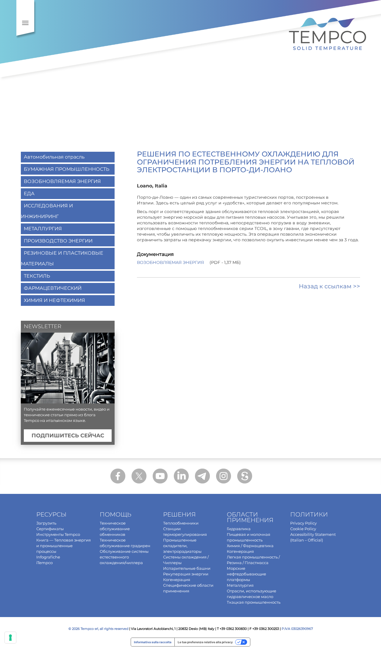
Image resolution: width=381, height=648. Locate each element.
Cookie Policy (303, 528)
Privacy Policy (303, 523)
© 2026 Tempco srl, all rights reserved (98, 629)
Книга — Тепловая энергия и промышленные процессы (63, 546)
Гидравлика (239, 528)
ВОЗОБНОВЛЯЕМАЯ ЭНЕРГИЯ (170, 262)
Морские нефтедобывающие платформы (246, 574)
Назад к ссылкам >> (329, 286)
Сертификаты (50, 528)
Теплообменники (181, 523)
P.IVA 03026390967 (297, 629)
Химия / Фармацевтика (250, 545)
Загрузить (46, 523)
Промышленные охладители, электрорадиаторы (182, 546)
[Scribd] (244, 476)
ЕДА (29, 193)
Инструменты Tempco (58, 534)
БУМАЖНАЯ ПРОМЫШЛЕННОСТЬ (66, 169)
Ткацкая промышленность (253, 602)
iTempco (44, 562)
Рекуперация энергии (185, 574)
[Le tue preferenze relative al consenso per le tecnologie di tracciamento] (10, 637)
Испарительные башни (186, 568)
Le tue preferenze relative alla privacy (205, 642)
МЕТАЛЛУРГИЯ (43, 228)
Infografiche (48, 557)
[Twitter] (139, 476)
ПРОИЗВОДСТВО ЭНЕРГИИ (58, 241)
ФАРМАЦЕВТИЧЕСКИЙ (53, 288)
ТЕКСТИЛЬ (37, 276)
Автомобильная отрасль (54, 157)
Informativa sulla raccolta (152, 642)
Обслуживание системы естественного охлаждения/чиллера (124, 557)
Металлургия (240, 585)
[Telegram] (202, 476)
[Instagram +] (223, 476)
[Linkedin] (181, 476)
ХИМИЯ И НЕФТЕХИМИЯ (54, 300)
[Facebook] (117, 476)
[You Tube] (160, 476)
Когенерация (176, 579)
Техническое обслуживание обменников (115, 529)
